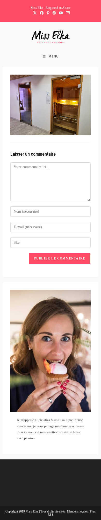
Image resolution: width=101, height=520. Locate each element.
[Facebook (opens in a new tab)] (41, 13)
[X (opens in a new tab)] (35, 13)
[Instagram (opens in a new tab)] (54, 13)
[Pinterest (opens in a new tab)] (48, 13)
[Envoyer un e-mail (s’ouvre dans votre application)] (67, 13)
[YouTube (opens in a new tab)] (60, 13)
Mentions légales (78, 511)
